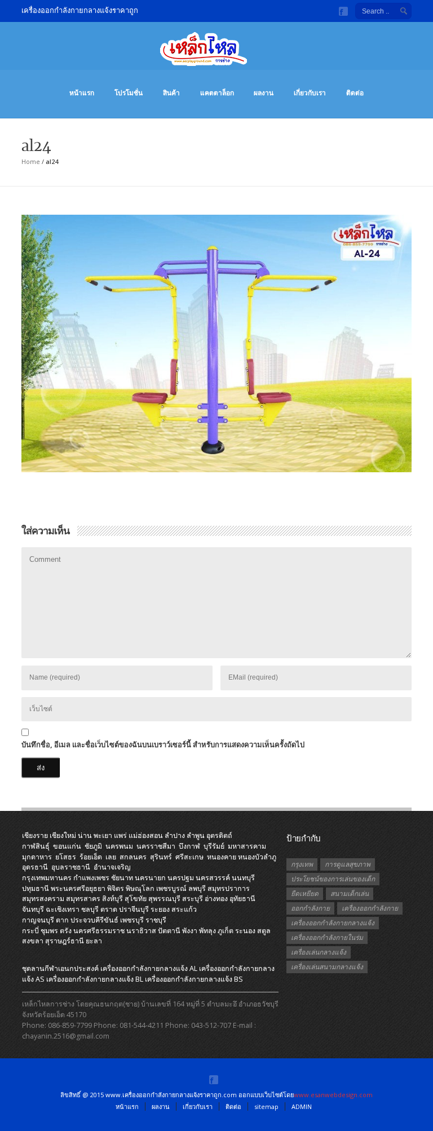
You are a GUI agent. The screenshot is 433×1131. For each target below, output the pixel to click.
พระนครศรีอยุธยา (78, 888)
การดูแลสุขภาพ (347, 864)
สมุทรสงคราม (43, 898)
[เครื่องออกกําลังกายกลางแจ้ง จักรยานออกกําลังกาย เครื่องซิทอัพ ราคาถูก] (216, 54)
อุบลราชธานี (70, 867)
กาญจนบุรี (38, 920)
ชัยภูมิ (93, 846)
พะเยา (103, 835)
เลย (110, 857)
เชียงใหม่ (63, 835)
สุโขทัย (136, 898)
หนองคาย (221, 857)
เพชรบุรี (132, 920)
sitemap (266, 1106)
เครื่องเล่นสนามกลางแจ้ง (327, 967)
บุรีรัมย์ (214, 846)
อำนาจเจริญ (112, 867)
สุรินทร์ (161, 857)
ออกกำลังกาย (310, 908)
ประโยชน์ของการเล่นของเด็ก (333, 879)
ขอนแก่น (67, 846)
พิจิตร (115, 888)
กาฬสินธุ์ (36, 846)
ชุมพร (49, 930)
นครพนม (119, 846)
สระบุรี (192, 898)
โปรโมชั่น (128, 92)
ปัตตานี (169, 930)
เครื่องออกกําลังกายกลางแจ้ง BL (94, 979)
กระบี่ (30, 930)
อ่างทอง (216, 898)
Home (30, 161)
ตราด (108, 909)
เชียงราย (35, 835)
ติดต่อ (355, 92)
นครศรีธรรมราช (99, 930)
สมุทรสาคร (83, 898)
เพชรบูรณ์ (171, 888)
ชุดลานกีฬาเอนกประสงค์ (60, 968)
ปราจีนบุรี (134, 909)
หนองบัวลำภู (257, 857)
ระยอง (160, 909)
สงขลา (32, 941)
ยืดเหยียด (305, 893)
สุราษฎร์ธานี (64, 941)
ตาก (62, 920)
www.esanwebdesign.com (333, 1094)
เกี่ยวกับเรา (310, 92)
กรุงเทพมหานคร (47, 877)
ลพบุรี (197, 888)
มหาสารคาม (247, 846)
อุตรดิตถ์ (219, 835)
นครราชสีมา (155, 846)
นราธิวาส (141, 930)
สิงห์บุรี (112, 898)
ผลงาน (263, 92)
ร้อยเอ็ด (90, 857)
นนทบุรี (243, 877)
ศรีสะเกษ (189, 857)
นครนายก (150, 877)
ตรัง (66, 930)
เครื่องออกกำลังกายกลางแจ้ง (332, 923)
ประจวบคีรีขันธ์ (94, 920)
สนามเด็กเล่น (349, 893)
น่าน (85, 835)
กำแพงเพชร (91, 877)
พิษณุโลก (140, 888)
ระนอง (245, 930)
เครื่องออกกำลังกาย (370, 908)
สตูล (264, 930)
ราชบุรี (155, 920)
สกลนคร (133, 857)
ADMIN (301, 1106)
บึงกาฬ (189, 846)
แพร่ (120, 835)
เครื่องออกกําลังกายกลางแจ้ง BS (194, 979)
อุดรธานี (35, 867)
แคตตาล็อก (217, 92)
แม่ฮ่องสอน (146, 835)
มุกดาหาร (37, 857)
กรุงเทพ (302, 864)
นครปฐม (180, 877)
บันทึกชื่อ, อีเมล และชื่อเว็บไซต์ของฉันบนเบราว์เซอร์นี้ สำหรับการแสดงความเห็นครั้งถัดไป (162, 744)
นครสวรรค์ (213, 877)
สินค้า (171, 92)
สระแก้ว (184, 909)
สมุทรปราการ (228, 888)
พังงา (189, 930)
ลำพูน (196, 835)
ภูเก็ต (225, 930)
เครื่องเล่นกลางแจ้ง (318, 952)
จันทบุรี (33, 909)
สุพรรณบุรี (164, 898)
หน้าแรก (81, 92)
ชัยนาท (122, 877)
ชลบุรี (90, 909)
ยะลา (94, 941)
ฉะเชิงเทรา (62, 909)
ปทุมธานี (35, 888)
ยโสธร (65, 857)
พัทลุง (207, 930)
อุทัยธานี (242, 898)
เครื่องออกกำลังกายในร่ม (327, 937)
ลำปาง (175, 835)
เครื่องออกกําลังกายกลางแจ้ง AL (148, 968)
